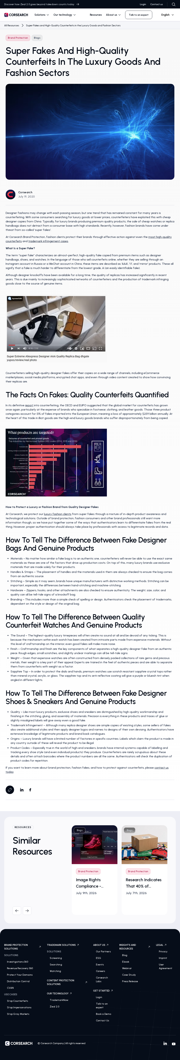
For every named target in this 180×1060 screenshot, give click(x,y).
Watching (55, 971)
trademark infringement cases (48, 241)
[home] (16, 15)
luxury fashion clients (57, 514)
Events (100, 964)
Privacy (163, 951)
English (165, 14)
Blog (124, 955)
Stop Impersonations (19, 1007)
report (29, 405)
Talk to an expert (102, 1005)
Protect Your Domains (20, 974)
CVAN (10, 987)
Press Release (130, 981)
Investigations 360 (17, 961)
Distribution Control (18, 981)
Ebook (125, 961)
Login (143, 4)
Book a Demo (103, 1014)
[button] (41, 15)
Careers (100, 971)
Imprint (163, 958)
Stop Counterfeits (17, 1000)
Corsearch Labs (102, 979)
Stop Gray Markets (18, 1014)
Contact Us (102, 1020)
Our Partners (103, 951)
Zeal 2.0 (54, 1006)
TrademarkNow (59, 1000)
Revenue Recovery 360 (20, 968)
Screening (56, 958)
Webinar (127, 968)
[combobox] (166, 15)
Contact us (156, 4)
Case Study (129, 974)
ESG (98, 958)
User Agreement (165, 966)
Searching (56, 964)
